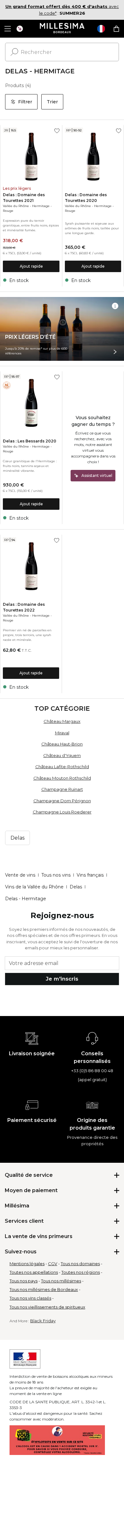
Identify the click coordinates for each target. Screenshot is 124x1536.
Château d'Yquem (62, 755)
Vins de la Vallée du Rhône (34, 887)
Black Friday (43, 1320)
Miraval (62, 732)
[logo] (62, 29)
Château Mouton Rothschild (62, 778)
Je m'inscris (62, 979)
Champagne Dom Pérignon (62, 800)
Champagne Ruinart (62, 789)
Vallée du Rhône (16, 206)
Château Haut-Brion (62, 743)
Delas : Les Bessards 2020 (29, 441)
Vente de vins (20, 875)
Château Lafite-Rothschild (62, 766)
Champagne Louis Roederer (62, 811)
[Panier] (116, 29)
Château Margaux (62, 721)
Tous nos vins (56, 875)
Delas (76, 887)
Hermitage (41, 206)
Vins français (90, 875)
